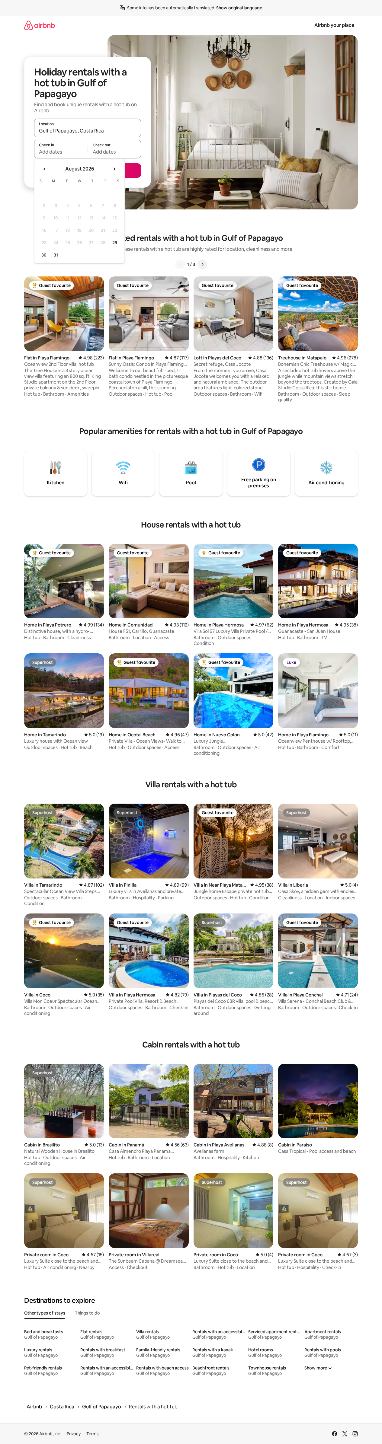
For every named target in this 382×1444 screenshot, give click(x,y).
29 (114, 242)
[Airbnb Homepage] (39, 25)
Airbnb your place (334, 25)
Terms (92, 1433)
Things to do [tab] (87, 1313)
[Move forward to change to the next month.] (114, 169)
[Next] (202, 264)
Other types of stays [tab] (44, 1313)
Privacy (74, 1433)
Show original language (239, 8)
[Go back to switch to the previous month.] (45, 169)
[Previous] (180, 264)
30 (44, 255)
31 (56, 255)
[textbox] (61, 151)
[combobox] (87, 130)
